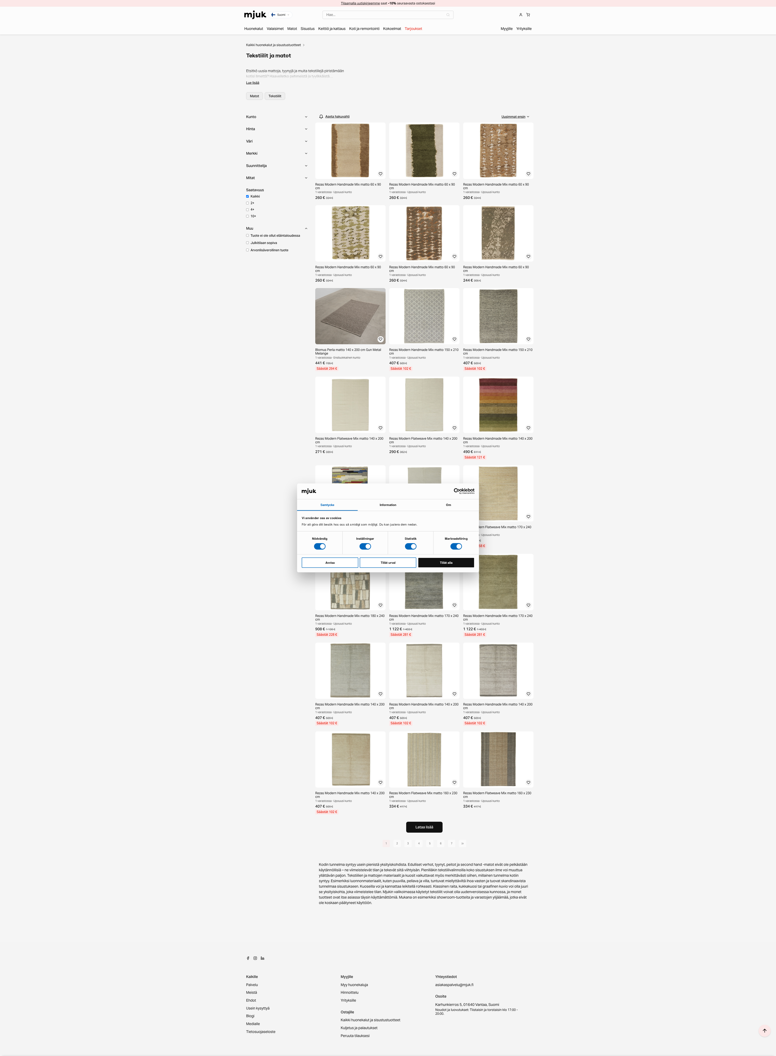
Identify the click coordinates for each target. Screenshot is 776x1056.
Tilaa (388, 549)
